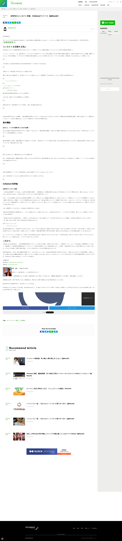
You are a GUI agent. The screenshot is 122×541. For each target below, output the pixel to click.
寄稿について (87, 528)
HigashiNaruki (12, 28)
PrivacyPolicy (94, 528)
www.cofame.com (12, 264)
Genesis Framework (84, 538)
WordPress (91, 538)
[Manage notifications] (2, 539)
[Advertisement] (109, 56)
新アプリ (18, 320)
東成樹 (23, 320)
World (82, 528)
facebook (120, 1)
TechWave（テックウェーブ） (12, 3)
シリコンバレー (11, 320)
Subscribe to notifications (106, 83)
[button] (82, 5)
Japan (78, 528)
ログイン (95, 538)
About (74, 528)
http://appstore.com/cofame (16, 262)
